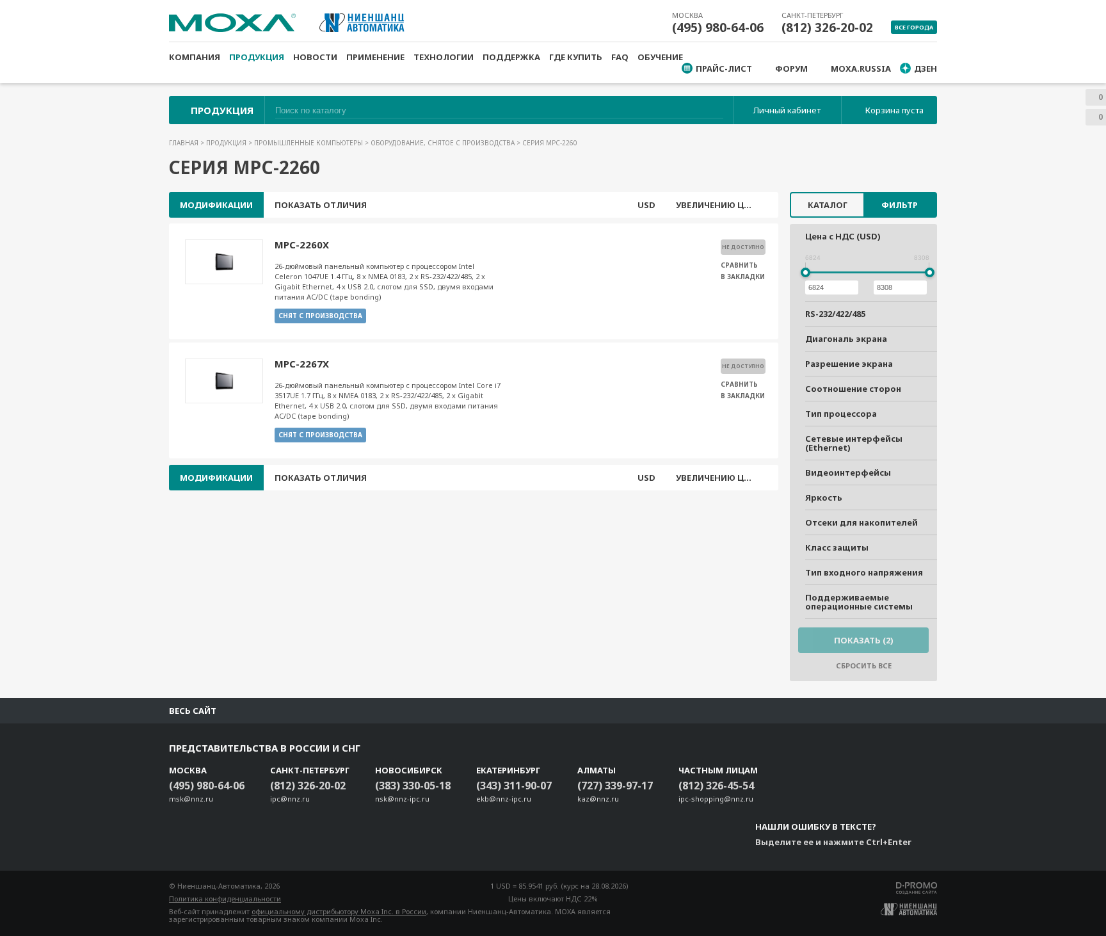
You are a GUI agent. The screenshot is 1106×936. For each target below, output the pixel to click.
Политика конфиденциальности (225, 898)
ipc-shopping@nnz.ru (715, 798)
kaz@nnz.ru (598, 798)
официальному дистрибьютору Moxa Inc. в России (339, 911)
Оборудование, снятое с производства (444, 142)
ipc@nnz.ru (290, 798)
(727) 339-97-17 (615, 786)
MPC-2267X (302, 363)
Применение (375, 57)
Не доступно (743, 246)
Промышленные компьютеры (309, 142)
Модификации (216, 205)
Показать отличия (321, 205)
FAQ (620, 57)
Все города (914, 27)
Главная (184, 142)
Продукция (256, 57)
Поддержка (511, 57)
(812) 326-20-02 (827, 27)
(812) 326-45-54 (716, 786)
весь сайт (192, 710)
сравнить (739, 265)
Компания (194, 57)
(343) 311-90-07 (514, 786)
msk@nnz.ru (191, 798)
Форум (791, 68)
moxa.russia (861, 68)
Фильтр (899, 205)
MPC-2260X (302, 244)
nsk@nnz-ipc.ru (402, 798)
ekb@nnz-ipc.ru (503, 798)
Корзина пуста (894, 110)
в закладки (743, 276)
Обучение (660, 57)
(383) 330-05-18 (413, 786)
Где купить (575, 57)
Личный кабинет (787, 110)
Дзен (925, 68)
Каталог (827, 205)
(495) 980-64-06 (718, 27)
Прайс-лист (724, 68)
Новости (315, 57)
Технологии (443, 57)
